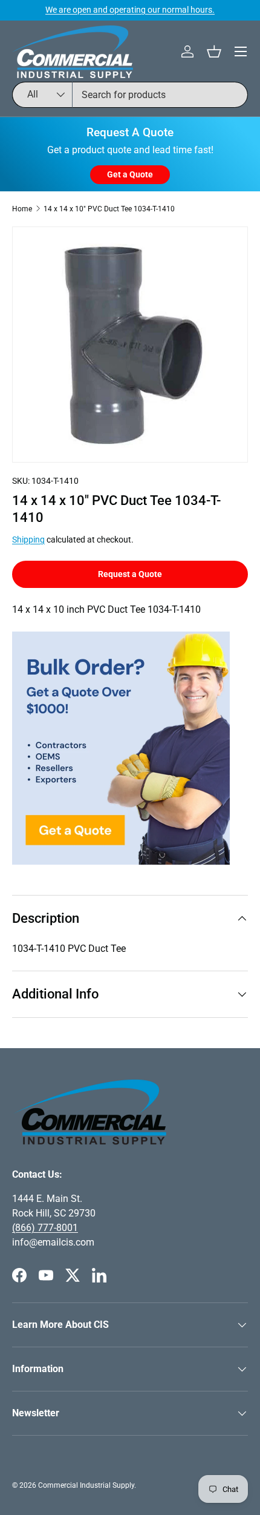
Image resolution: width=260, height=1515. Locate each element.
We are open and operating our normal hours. (130, 10)
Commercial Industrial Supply (86, 1485)
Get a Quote (130, 174)
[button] (214, 51)
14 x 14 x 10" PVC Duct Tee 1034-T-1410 (109, 209)
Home (22, 209)
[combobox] (130, 95)
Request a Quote (130, 574)
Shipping (28, 539)
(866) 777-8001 (45, 1227)
